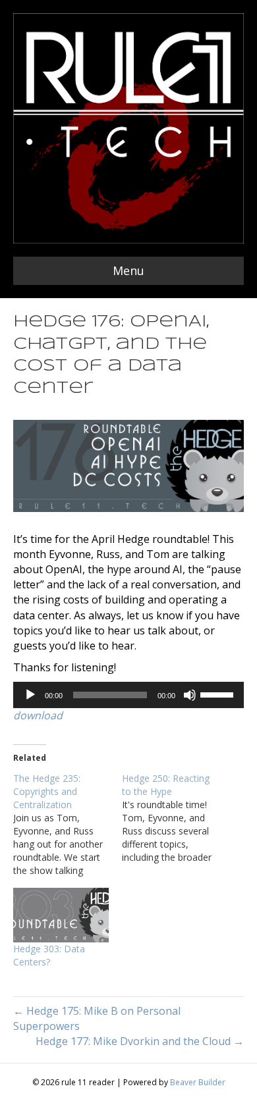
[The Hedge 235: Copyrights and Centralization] (67, 824)
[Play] (30, 695)
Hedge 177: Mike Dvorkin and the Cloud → (140, 1041)
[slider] (218, 693)
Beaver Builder (197, 1082)
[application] (128, 695)
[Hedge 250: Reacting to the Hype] (176, 818)
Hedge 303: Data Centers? (49, 955)
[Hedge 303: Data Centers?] (61, 915)
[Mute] (189, 695)
